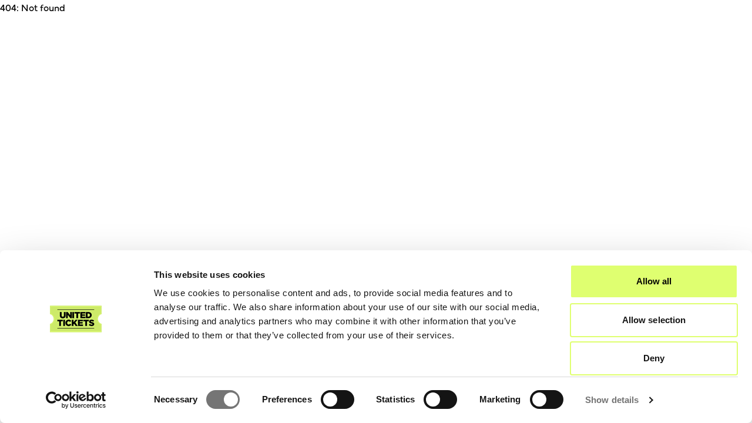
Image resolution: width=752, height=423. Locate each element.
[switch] (337, 399)
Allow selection (654, 320)
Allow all (654, 281)
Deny (653, 358)
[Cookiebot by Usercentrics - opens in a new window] (76, 400)
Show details (612, 400)
